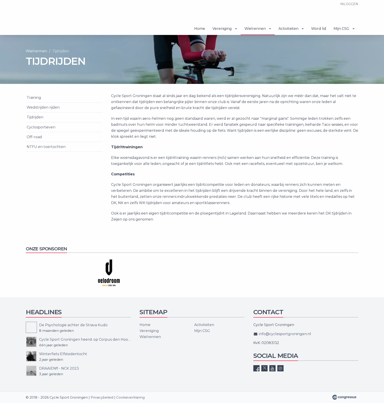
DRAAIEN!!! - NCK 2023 (59, 368)
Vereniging (222, 28)
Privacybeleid (102, 397)
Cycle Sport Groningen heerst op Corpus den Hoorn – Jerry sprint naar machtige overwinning (85, 339)
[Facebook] (256, 368)
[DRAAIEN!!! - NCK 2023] (31, 370)
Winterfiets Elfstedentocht (63, 354)
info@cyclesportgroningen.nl (285, 334)
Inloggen (349, 4)
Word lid (318, 28)
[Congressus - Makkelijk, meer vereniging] (344, 397)
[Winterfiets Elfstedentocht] (31, 356)
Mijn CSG (341, 28)
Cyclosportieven (41, 127)
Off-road (34, 137)
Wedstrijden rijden (43, 107)
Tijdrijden (35, 117)
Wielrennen (255, 28)
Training (34, 97)
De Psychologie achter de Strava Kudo (73, 325)
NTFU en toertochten (46, 147)
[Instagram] (280, 368)
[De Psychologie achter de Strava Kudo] (31, 327)
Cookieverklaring (130, 397)
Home (199, 28)
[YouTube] (272, 368)
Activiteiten (288, 28)
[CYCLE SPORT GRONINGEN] (48, 17)
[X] (264, 368)
